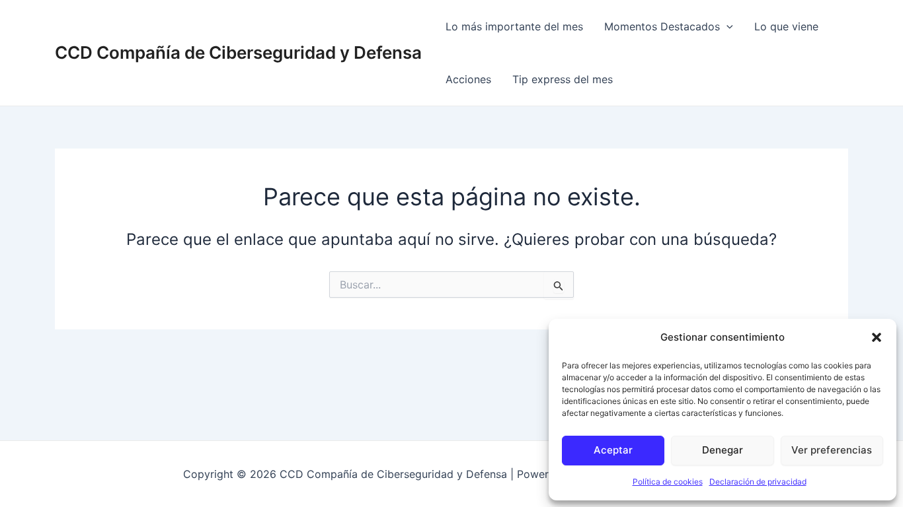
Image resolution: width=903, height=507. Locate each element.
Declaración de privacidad (757, 482)
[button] (876, 337)
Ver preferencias (831, 450)
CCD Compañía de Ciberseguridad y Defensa (238, 52)
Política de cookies (668, 482)
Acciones (468, 79)
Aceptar (613, 450)
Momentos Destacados (662, 26)
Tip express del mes (562, 79)
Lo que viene (786, 26)
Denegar (722, 450)
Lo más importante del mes (514, 26)
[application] (726, 26)
